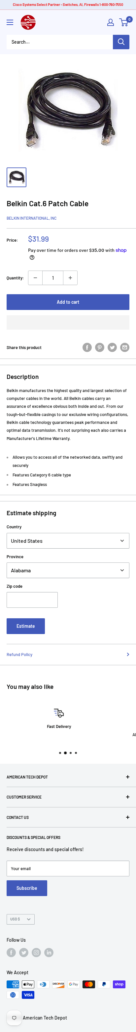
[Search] (121, 42)
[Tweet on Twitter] (112, 347)
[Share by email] (124, 347)
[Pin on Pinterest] (99, 347)
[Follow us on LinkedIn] (48, 952)
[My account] (110, 22)
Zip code (14, 586)
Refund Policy (19, 654)
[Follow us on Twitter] (23, 952)
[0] (124, 22)
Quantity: (15, 277)
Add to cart (68, 302)
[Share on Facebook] (87, 347)
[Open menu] (10, 22)
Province (15, 556)
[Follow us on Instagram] (36, 952)
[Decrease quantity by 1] (35, 278)
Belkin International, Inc (31, 218)
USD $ (15, 919)
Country (14, 526)
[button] (68, 322)
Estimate (26, 626)
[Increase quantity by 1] (70, 278)
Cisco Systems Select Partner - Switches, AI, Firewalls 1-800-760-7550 (68, 4)
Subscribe (27, 888)
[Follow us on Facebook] (11, 952)
